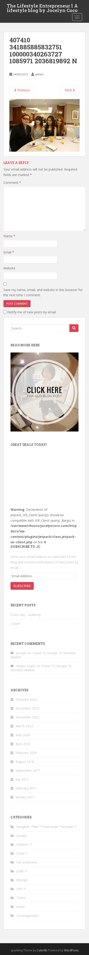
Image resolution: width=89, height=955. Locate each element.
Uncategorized (27, 915)
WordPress (71, 950)
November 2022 (27, 717)
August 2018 (25, 761)
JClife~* (22, 871)
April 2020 (23, 744)
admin (39, 74)
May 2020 (23, 735)
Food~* (22, 853)
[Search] (74, 328)
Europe (21, 835)
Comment (12, 182)
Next (69, 90)
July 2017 (22, 779)
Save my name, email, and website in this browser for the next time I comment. (43, 292)
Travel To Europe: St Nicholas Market (43, 655)
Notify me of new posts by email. (31, 312)
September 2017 (28, 770)
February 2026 (26, 699)
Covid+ (15, 623)
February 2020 (26, 753)
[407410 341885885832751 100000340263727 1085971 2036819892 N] (44, 125)
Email (8, 252)
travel (20, 906)
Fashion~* (24, 844)
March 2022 (24, 726)
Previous (23, 90)
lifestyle (22, 880)
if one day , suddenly (25, 615)
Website (9, 268)
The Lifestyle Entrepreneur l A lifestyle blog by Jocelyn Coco (42, 7)
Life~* (21, 889)
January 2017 (25, 797)
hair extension (26, 862)
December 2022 (27, 708)
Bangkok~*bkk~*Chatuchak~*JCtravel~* (46, 827)
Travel (21, 898)
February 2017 (26, 788)
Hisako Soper (26, 666)
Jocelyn (21, 653)
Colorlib (42, 950)
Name (9, 236)
